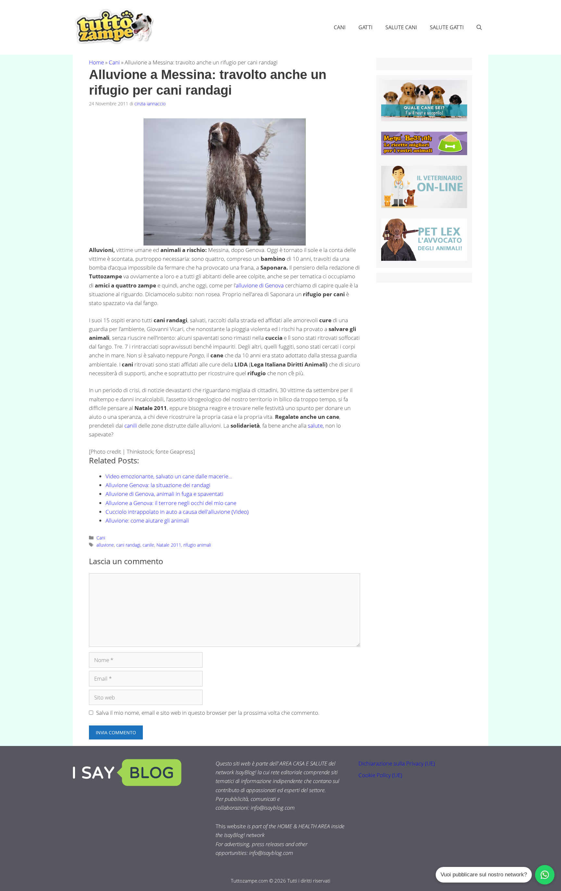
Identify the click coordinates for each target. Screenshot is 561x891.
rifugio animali (197, 545)
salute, (316, 425)
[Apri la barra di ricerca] (479, 27)
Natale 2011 (168, 545)
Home (96, 62)
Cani (339, 27)
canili (131, 425)
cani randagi (128, 545)
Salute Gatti (447, 27)
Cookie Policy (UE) (380, 775)
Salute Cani (401, 27)
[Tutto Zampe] (113, 26)
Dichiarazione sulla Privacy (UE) (396, 763)
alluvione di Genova (260, 285)
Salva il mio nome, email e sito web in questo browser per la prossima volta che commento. (207, 712)
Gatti (365, 27)
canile (148, 545)
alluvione (105, 545)
